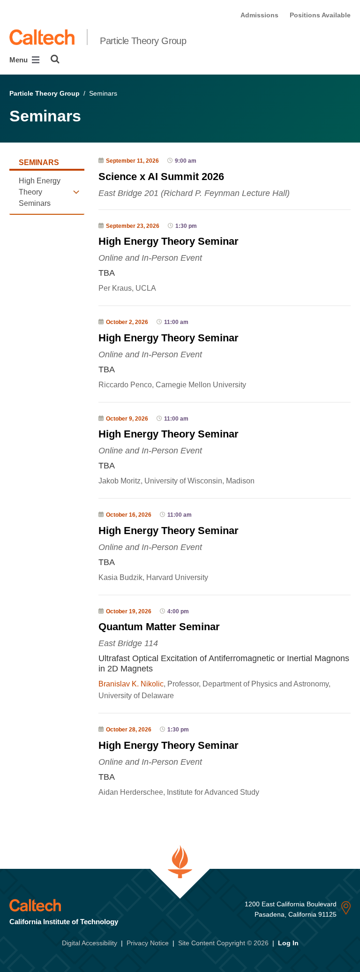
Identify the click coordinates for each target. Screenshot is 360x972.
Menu (19, 60)
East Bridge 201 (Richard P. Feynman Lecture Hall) (194, 193)
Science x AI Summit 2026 (161, 176)
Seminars (39, 162)
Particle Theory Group (143, 41)
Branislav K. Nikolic (131, 684)
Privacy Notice (148, 943)
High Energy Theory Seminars (39, 192)
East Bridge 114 (128, 643)
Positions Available (320, 15)
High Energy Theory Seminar (168, 241)
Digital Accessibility (89, 943)
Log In (288, 943)
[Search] (55, 59)
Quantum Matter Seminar (159, 627)
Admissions (259, 15)
